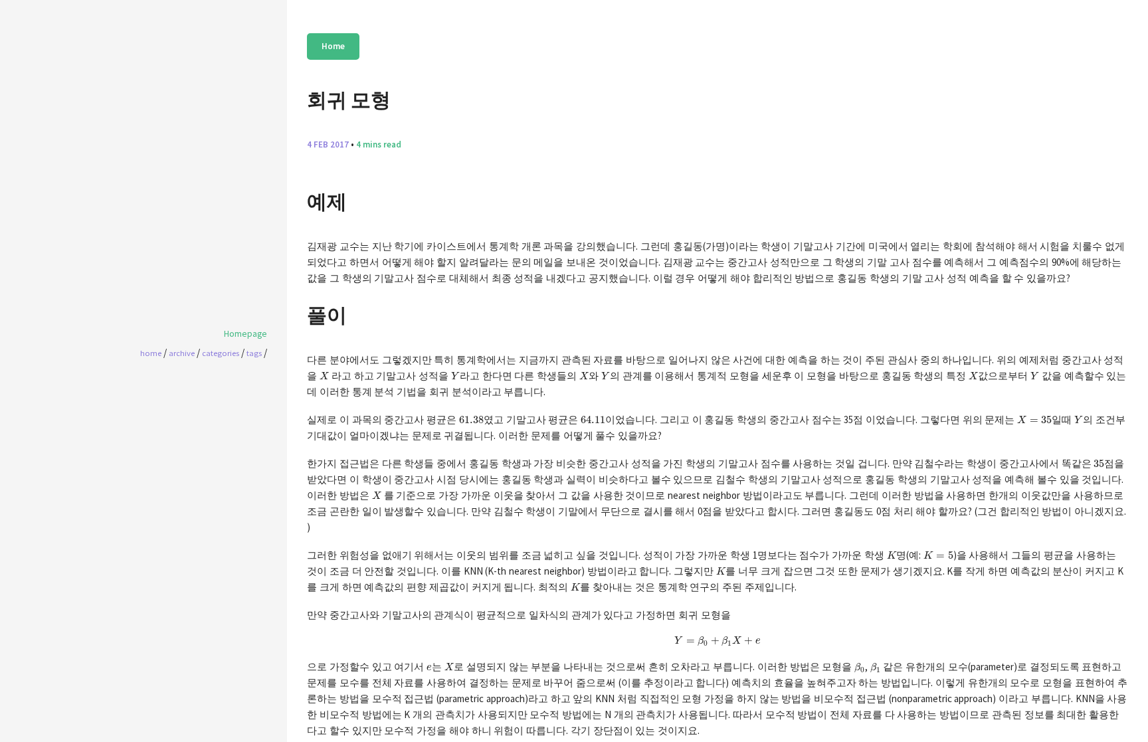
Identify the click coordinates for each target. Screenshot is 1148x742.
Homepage (245, 333)
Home (333, 46)
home (150, 352)
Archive (182, 352)
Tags (254, 352)
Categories (220, 352)
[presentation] (324, 375)
